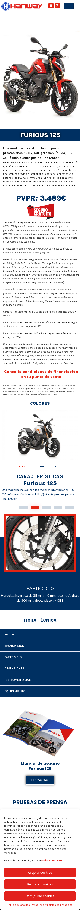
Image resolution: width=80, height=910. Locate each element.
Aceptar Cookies (40, 873)
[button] (23, 507)
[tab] (24, 466)
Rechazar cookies (40, 884)
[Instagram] (57, 5)
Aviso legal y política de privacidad (52, 904)
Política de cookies (18, 904)
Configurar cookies (40, 896)
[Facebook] (51, 5)
